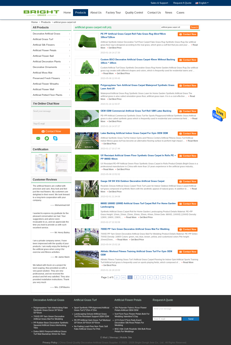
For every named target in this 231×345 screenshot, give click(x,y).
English (203, 3)
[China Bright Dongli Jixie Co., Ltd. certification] (41, 162)
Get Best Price (115, 48)
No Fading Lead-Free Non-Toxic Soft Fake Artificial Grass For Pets (91, 327)
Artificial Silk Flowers (44, 44)
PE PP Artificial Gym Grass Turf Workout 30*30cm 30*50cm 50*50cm (92, 321)
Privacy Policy (50, 342)
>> (163, 277)
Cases (180, 12)
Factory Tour (113, 12)
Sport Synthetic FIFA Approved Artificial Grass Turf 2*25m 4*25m (91, 308)
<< (123, 277)
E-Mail (103, 337)
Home (67, 12)
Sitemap (113, 337)
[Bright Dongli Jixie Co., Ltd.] (41, 12)
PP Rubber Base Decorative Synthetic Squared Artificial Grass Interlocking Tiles (50, 325)
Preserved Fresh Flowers (46, 78)
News (168, 12)
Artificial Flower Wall (43, 89)
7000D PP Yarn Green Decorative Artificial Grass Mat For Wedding (135, 229)
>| (170, 277)
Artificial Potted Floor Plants (47, 95)
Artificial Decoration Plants (47, 61)
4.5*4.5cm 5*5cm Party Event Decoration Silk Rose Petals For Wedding (129, 322)
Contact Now (53, 131)
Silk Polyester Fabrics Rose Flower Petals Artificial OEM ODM (131, 308)
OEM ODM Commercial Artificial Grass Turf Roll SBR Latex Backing (136, 111)
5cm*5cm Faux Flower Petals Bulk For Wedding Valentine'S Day (132, 315)
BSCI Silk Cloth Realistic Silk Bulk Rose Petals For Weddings (133, 330)
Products (80, 12)
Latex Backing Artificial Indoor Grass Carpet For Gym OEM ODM (134, 133)
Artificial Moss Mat (42, 72)
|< (117, 277)
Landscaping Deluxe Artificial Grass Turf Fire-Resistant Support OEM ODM (91, 315)
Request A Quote (182, 3)
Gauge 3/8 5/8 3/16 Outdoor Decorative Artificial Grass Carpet (132, 181)
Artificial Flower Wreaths (46, 83)
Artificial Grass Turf (43, 39)
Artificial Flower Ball (43, 56)
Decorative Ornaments (45, 67)
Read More (108, 73)
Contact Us (154, 12)
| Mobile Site (125, 337)
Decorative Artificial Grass (46, 33)
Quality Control (134, 12)
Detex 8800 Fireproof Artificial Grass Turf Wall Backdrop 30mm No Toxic (49, 332)
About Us (95, 12)
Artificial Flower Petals (44, 50)
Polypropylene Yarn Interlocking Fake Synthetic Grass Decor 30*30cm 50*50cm (50, 310)
